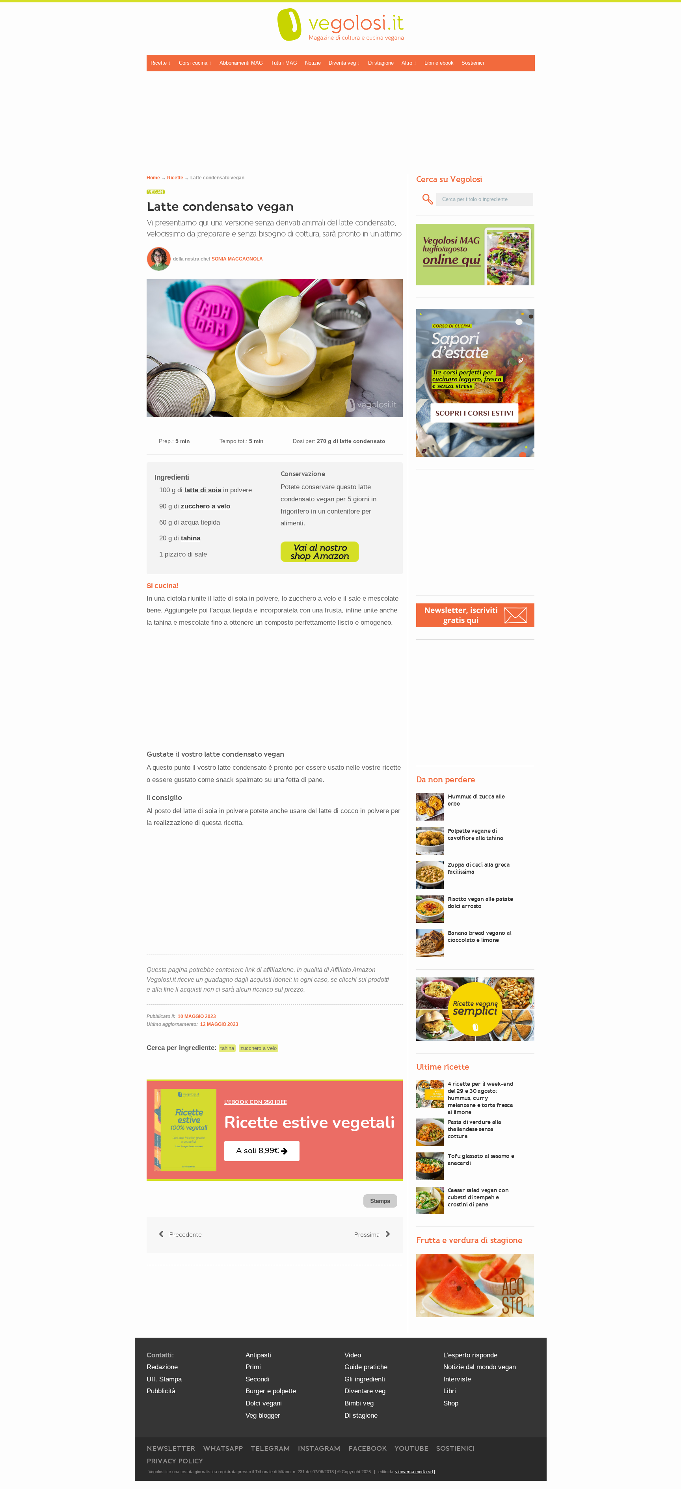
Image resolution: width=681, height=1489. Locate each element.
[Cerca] (428, 199)
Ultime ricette (442, 1067)
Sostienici (472, 63)
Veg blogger (263, 1415)
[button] (262, 1151)
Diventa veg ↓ (344, 63)
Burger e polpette (271, 1391)
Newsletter (171, 1448)
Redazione (162, 1367)
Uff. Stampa (164, 1379)
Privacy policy (175, 1461)
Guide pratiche (365, 1367)
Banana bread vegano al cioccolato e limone (480, 936)
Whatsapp (223, 1448)
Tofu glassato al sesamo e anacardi (481, 1159)
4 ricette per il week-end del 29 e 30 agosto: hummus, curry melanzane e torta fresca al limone (481, 1098)
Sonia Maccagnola (237, 259)
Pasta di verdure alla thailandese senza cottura (474, 1129)
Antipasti (258, 1355)
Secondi (257, 1379)
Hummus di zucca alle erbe (476, 800)
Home (153, 178)
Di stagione (381, 63)
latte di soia (202, 490)
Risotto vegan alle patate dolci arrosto (480, 902)
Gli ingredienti (364, 1379)
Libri (449, 1391)
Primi (253, 1367)
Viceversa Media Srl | (415, 1471)
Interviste (457, 1379)
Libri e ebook (439, 63)
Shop (450, 1403)
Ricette (175, 178)
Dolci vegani (264, 1403)
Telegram (270, 1448)
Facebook (367, 1448)
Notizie (313, 63)
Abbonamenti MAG (241, 63)
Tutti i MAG (284, 63)
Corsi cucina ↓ (195, 63)
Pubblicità (161, 1391)
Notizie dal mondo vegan (479, 1367)
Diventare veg (364, 1391)
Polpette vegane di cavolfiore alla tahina (475, 834)
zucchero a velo (205, 506)
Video (352, 1355)
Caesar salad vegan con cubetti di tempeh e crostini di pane (478, 1197)
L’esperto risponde (470, 1355)
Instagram (319, 1448)
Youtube (411, 1448)
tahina (190, 538)
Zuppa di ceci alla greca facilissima (479, 868)
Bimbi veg (359, 1403)
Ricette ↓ (161, 63)
